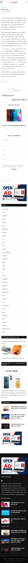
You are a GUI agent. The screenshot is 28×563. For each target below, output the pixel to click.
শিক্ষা (3, 319)
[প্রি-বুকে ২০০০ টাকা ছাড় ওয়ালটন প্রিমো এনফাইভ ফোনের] (14, 116)
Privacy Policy (22, 558)
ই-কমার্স (4, 219)
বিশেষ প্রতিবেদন (5, 305)
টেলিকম (3, 262)
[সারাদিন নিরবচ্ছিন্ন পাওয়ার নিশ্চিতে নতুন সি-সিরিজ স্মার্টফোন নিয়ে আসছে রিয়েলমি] (5, 408)
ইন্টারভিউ (4, 222)
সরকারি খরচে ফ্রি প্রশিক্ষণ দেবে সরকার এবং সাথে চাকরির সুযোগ (18, 511)
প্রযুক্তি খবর (4, 282)
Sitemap (16, 558)
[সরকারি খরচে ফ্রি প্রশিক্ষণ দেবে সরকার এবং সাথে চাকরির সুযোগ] (5, 512)
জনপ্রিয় (4, 249)
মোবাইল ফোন (3, 7)
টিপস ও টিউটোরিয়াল (6, 252)
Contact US (5, 558)
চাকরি (3, 246)
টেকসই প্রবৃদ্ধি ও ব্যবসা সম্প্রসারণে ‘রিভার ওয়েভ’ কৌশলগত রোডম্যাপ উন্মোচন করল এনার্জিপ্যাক (18, 416)
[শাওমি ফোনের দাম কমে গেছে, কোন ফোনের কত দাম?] (5, 504)
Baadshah (8, 11)
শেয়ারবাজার (4, 322)
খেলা (3, 239)
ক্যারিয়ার (4, 236)
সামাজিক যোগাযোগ (6, 329)
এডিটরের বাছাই (5, 229)
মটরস (3, 312)
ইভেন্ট (3, 226)
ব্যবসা (3, 309)
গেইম (3, 242)
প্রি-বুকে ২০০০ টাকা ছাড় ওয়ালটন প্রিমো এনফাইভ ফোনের (14, 125)
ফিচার (3, 295)
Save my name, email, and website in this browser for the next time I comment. (12, 166)
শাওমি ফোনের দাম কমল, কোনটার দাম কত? (18, 519)
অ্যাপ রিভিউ (4, 216)
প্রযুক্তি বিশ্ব (5, 289)
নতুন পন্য (4, 275)
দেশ (3, 272)
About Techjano (11, 558)
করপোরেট (4, 232)
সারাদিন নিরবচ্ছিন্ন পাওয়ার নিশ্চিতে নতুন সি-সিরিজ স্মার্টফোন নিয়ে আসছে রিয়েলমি (18, 407)
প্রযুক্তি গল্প (4, 285)
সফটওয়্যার (4, 325)
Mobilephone (5, 81)
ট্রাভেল (3, 265)
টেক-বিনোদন (4, 259)
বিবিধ (3, 302)
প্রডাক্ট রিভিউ (5, 279)
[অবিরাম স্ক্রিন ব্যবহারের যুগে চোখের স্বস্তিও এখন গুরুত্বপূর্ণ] (5, 426)
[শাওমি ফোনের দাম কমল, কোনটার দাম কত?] (5, 521)
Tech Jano (13, 561)
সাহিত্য (3, 332)
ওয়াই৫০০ (6, 397)
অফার (3, 212)
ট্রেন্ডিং (3, 269)
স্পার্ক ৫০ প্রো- (22, 341)
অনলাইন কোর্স (5, 209)
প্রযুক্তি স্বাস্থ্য (5, 292)
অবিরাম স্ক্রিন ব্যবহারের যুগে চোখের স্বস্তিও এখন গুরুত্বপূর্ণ (17, 425)
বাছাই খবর (4, 299)
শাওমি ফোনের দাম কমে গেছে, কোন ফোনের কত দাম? (17, 503)
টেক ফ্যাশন (4, 255)
